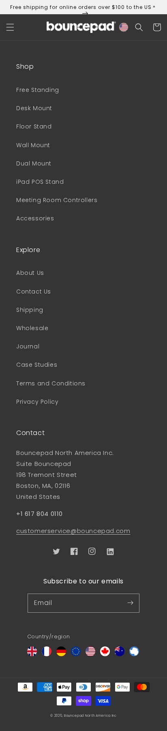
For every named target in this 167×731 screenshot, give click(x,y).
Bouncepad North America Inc (90, 715)
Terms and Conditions (51, 383)
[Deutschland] (61, 654)
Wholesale (32, 328)
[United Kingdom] (32, 654)
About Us (30, 273)
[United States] (90, 654)
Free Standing (37, 90)
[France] (46, 654)
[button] (10, 27)
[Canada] (105, 654)
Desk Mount (34, 108)
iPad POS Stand (40, 182)
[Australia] (119, 654)
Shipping (29, 310)
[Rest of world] (134, 654)
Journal (27, 346)
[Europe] (76, 654)
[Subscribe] (130, 603)
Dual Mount (33, 163)
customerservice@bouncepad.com (73, 530)
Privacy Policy (37, 402)
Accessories (35, 218)
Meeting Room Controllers (56, 200)
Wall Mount (33, 145)
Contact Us (33, 291)
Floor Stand (34, 126)
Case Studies (36, 365)
